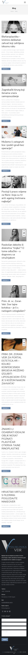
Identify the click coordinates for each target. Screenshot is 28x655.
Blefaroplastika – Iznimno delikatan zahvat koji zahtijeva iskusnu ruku (13, 41)
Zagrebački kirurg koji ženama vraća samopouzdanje (13, 93)
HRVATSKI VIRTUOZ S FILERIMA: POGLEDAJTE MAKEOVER (13, 496)
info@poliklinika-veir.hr (7, 602)
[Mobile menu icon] (24, 2)
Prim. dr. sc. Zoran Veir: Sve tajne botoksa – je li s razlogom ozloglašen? (13, 306)
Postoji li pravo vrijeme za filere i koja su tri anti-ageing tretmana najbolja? (14, 196)
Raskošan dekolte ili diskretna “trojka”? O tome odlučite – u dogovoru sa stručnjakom (13, 251)
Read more (5, 68)
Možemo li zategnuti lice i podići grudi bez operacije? (13, 145)
